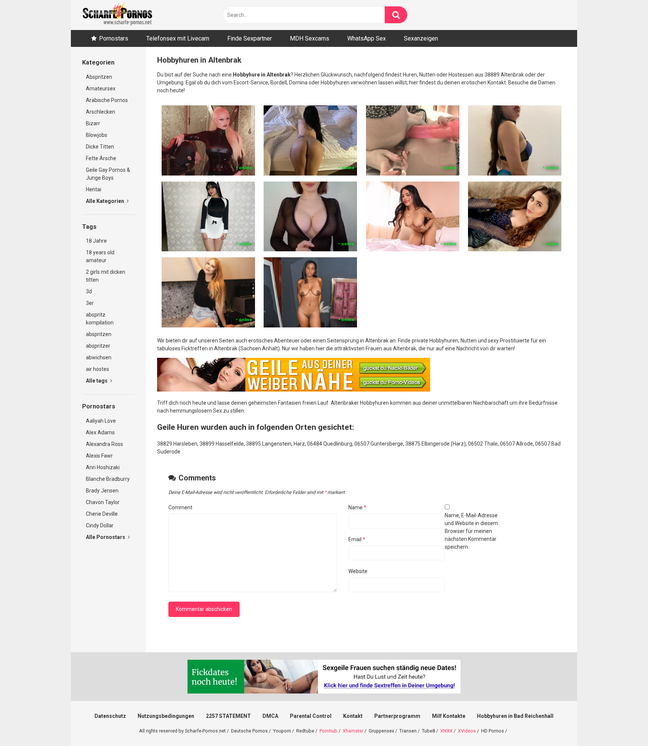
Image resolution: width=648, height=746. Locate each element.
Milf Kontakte (448, 716)
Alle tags (97, 381)
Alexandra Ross (104, 444)
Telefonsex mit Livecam (177, 38)
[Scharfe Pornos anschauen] (117, 15)
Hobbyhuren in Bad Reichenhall (515, 716)
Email (356, 539)
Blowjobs (96, 135)
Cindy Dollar (100, 525)
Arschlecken (100, 112)
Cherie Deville (102, 514)
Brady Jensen (102, 491)
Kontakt (353, 716)
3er (90, 303)
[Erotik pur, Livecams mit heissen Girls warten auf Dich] (293, 390)
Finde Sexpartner (249, 38)
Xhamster (353, 731)
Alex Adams (100, 432)
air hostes (97, 369)
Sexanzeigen (421, 38)
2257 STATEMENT (228, 716)
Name (357, 507)
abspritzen (98, 334)
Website (358, 571)
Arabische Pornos (107, 100)
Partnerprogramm (397, 716)
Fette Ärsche (101, 158)
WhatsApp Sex (366, 38)
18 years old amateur (100, 256)
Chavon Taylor (103, 502)
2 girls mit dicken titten (105, 276)
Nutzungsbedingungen (166, 716)
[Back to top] (623, 723)
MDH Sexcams (309, 38)
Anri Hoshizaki (103, 467)
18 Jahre (96, 241)
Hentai (93, 189)
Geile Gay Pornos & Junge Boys (108, 174)
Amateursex (101, 89)
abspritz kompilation (100, 319)
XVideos (467, 731)
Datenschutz (110, 716)
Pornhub (329, 731)
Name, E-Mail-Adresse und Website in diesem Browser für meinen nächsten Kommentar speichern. (471, 531)
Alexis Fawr (99, 456)
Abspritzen (99, 77)
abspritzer (98, 346)
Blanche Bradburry (108, 479)
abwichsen (98, 357)
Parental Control (311, 716)
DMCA (270, 716)
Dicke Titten (100, 147)
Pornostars (113, 38)
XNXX (446, 731)
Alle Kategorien (105, 201)
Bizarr (93, 123)
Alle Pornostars (106, 537)
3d (89, 291)
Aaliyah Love (101, 421)
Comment (180, 507)
